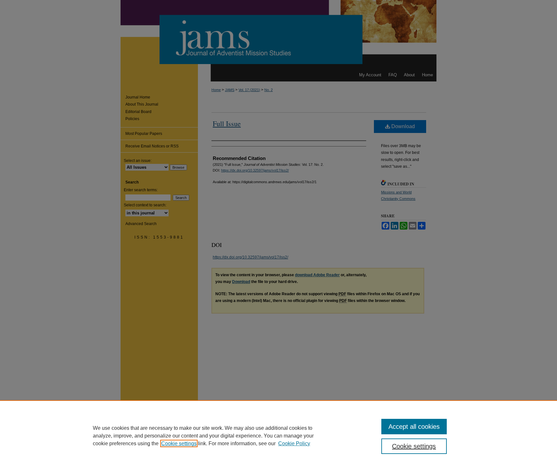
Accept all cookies (414, 426)
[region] (278, 435)
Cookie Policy (294, 443)
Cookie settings (179, 443)
